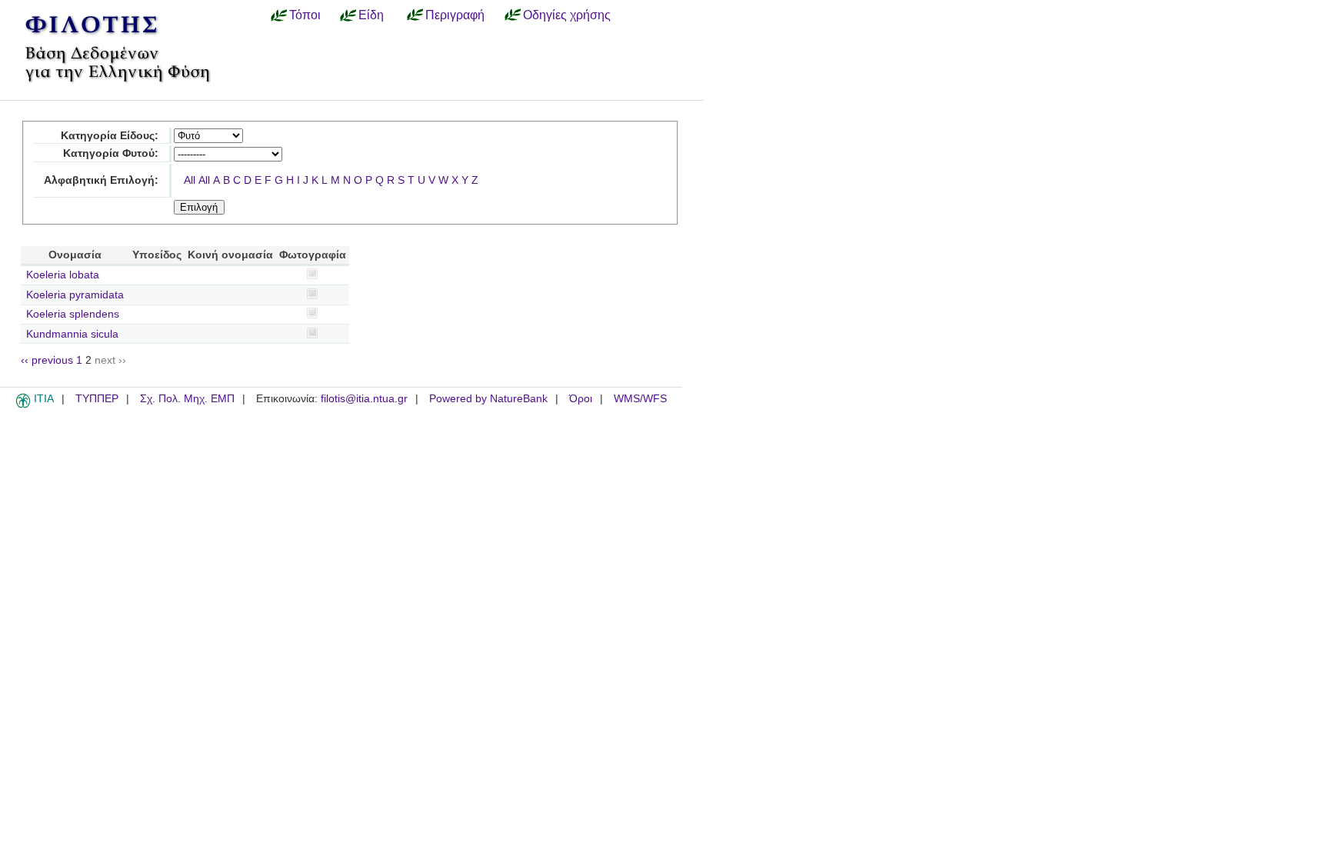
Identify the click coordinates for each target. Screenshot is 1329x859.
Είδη (371, 15)
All (189, 180)
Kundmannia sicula (72, 334)
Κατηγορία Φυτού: (110, 153)
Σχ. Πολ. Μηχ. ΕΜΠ (187, 399)
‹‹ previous (47, 360)
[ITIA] (23, 405)
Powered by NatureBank (488, 399)
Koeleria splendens (72, 314)
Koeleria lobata (62, 275)
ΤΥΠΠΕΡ (96, 399)
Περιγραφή (455, 15)
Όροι (580, 399)
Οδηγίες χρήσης (567, 15)
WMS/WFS (640, 399)
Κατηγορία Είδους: (109, 136)
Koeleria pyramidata (75, 295)
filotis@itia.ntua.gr (364, 399)
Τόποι (305, 15)
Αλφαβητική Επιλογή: (101, 180)
